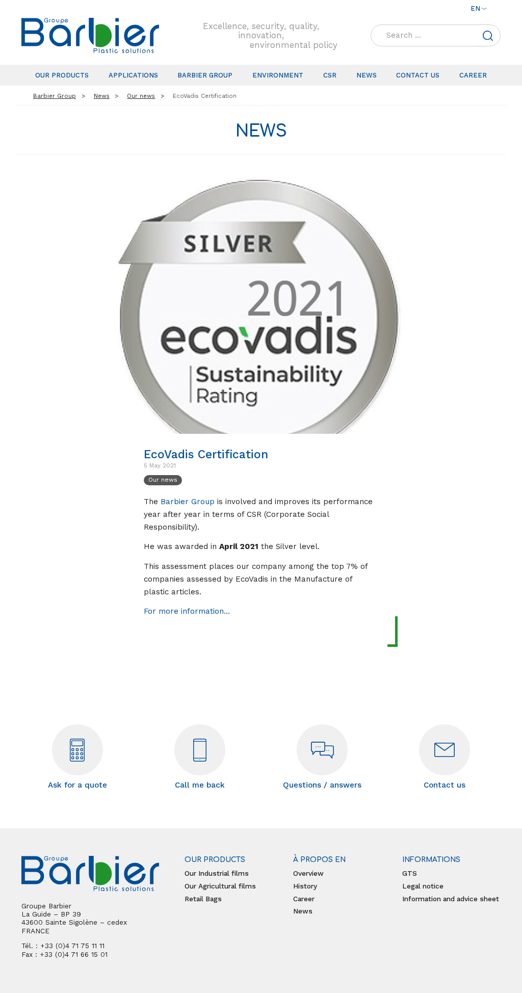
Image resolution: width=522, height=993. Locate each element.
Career (473, 75)
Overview (308, 873)
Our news (162, 479)
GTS (409, 873)
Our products (62, 75)
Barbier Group (204, 75)
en (475, 8)
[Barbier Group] (90, 35)
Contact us (417, 75)
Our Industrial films (217, 873)
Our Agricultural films (220, 886)
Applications (133, 75)
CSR (329, 75)
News (366, 75)
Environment (277, 75)
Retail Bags (203, 899)
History (305, 886)
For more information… (187, 611)
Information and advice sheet (450, 899)
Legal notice (422, 886)
